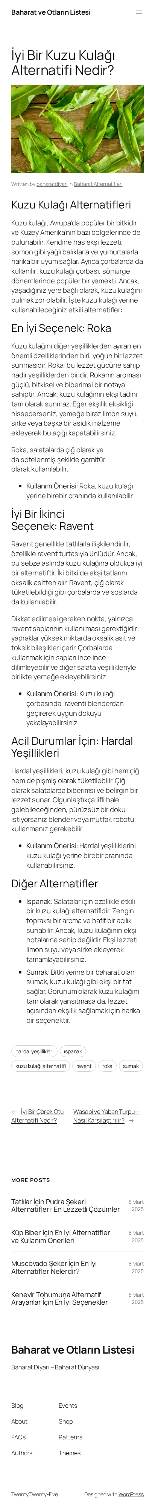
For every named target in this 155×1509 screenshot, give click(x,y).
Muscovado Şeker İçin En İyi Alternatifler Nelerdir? (54, 1267)
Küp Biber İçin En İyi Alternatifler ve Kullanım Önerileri (60, 1236)
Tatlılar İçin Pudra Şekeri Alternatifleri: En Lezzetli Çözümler (65, 1205)
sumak (131, 1065)
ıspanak (73, 1051)
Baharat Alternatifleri (98, 183)
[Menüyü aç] (139, 12)
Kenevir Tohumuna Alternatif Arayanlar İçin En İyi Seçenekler (59, 1298)
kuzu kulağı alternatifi (40, 1065)
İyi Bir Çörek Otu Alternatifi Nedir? (37, 1115)
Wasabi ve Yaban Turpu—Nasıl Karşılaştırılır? (106, 1115)
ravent (84, 1065)
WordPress (131, 1494)
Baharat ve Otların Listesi (50, 12)
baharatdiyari (52, 183)
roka (107, 1065)
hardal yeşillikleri (34, 1051)
